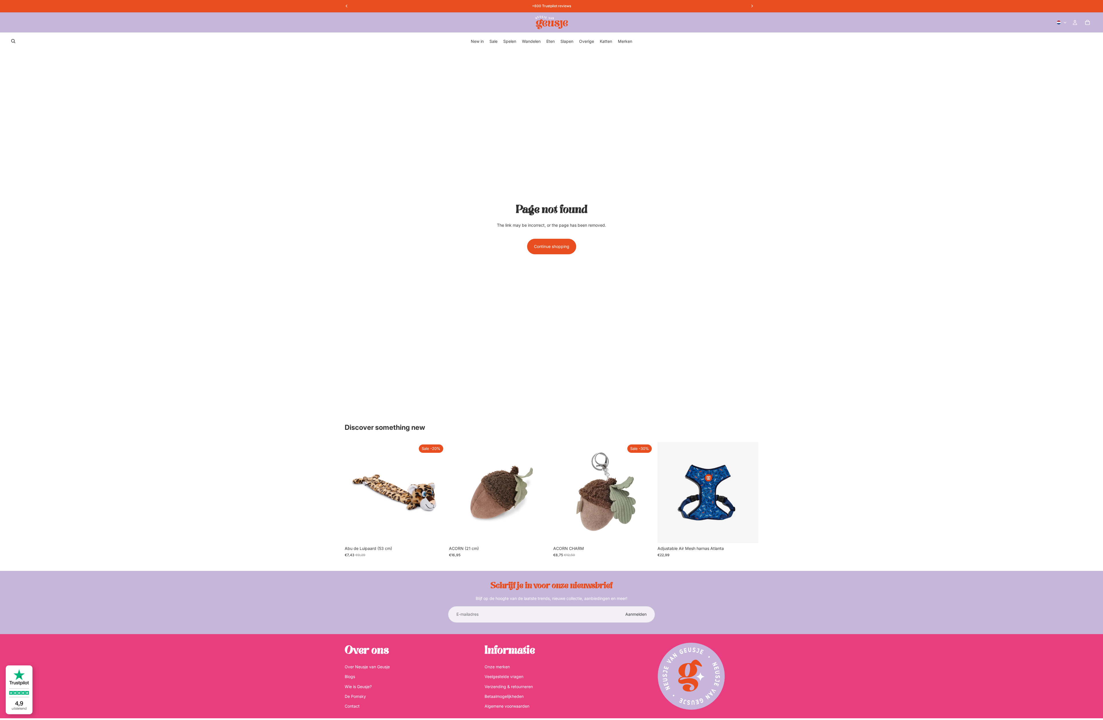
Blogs (350, 676)
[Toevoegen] (436, 534)
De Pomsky (355, 696)
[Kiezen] (749, 534)
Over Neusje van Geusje (367, 666)
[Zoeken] (13, 41)
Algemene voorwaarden (507, 706)
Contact (352, 706)
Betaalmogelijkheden (504, 696)
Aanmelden (636, 614)
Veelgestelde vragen (504, 676)
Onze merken (497, 666)
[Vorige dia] (666, 492)
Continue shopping (551, 246)
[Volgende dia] (749, 492)
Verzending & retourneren (509, 686)
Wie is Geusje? (358, 686)
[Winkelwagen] (1087, 22)
